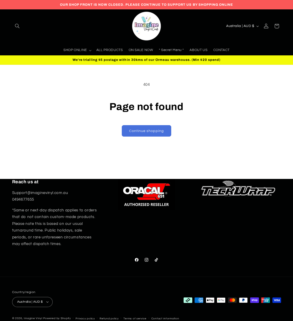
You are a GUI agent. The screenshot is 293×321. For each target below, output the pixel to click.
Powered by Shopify (57, 318)
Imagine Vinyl (33, 318)
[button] (17, 26)
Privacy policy (85, 318)
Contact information (165, 318)
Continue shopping (146, 131)
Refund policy (109, 318)
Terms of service (134, 318)
